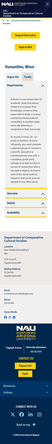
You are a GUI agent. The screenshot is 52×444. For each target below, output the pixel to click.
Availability (13, 212)
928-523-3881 (9, 303)
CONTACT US (26, 358)
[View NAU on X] (13, 414)
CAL (5, 10)
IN (3, 20)
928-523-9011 (36, 351)
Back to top (23, 424)
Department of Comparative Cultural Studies (23, 14)
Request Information (25, 35)
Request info (25, 365)
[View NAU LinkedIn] (30, 414)
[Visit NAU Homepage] (26, 333)
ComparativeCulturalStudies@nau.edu (18, 293)
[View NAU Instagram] (39, 414)
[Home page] (19, 4)
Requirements (15, 85)
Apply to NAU (25, 47)
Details (11, 203)
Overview (12, 193)
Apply (25, 373)
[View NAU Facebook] (21, 414)
